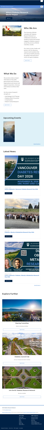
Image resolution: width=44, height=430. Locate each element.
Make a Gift (21, 423)
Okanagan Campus (34, 418)
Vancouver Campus (34, 417)
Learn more (27, 60)
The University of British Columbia (15, 2)
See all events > (37, 143)
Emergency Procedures (4, 428)
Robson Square (34, 421)
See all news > (37, 285)
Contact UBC (21, 417)
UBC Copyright (16, 428)
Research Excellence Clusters (6, 412)
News (20, 419)
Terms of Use (11, 428)
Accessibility (21, 428)
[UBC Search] (42, 1)
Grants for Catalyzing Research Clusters (29, 412)
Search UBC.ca (21, 424)
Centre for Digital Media (35, 422)
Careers (20, 422)
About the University (22, 418)
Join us (8, 18)
